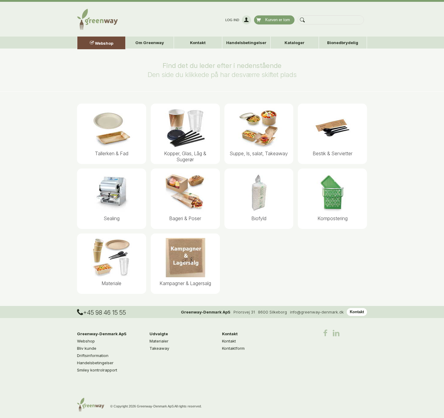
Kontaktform (233, 348)
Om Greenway (149, 42)
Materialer (159, 341)
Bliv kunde (86, 348)
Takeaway (159, 348)
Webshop (86, 341)
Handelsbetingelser (246, 42)
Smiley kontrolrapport (97, 370)
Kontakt (357, 312)
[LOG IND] (245, 19)
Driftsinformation (92, 355)
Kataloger (294, 42)
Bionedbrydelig (342, 42)
